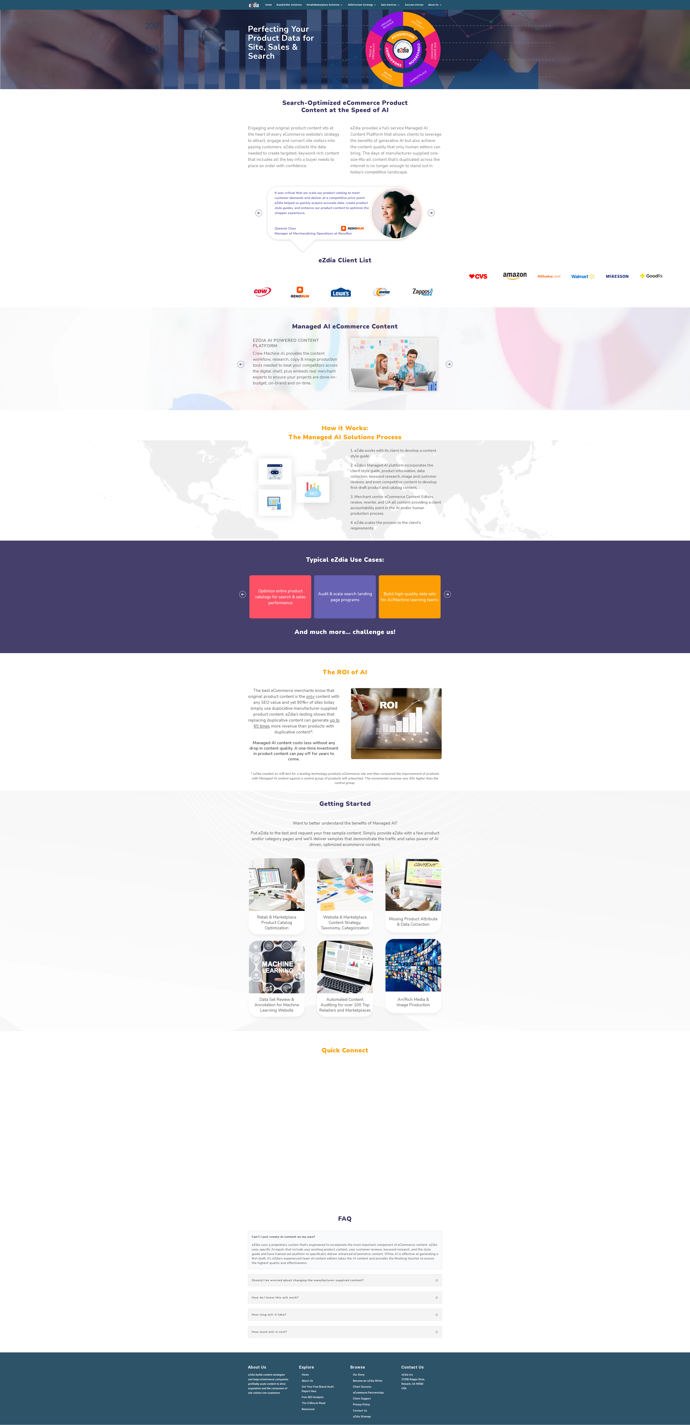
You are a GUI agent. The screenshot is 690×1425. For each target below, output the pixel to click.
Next (431, 213)
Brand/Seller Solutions (289, 5)
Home (268, 5)
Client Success (362, 1387)
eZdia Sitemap (362, 1417)
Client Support (362, 1399)
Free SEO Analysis (313, 1397)
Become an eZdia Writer (367, 1381)
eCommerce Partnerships (368, 1393)
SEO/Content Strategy (360, 5)
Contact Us (360, 1411)
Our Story (358, 1375)
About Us (433, 5)
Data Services (388, 5)
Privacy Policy (361, 1404)
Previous (258, 213)
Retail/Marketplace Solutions (323, 5)
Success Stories (414, 5)
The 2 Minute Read (313, 1403)
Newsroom (308, 1409)
